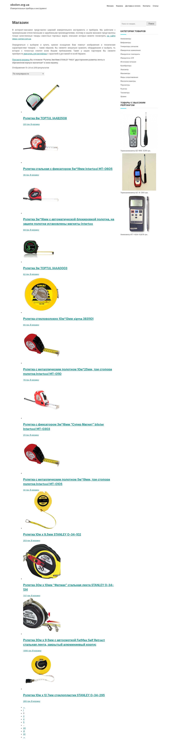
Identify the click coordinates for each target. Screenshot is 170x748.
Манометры (125, 73)
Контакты (146, 6)
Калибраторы (125, 66)
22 (24, 734)
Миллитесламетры (128, 81)
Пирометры (125, 85)
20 (24, 728)
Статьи (155, 6)
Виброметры (125, 42)
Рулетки (123, 89)
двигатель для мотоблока (35, 53)
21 (24, 731)
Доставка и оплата (132, 6)
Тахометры (125, 92)
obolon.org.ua (19, 5)
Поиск (151, 23)
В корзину (35, 124)
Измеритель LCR (127, 58)
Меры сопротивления (129, 77)
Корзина (119, 6)
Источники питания (128, 62)
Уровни (123, 96)
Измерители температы (130, 54)
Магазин (110, 6)
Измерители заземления (130, 50)
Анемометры (125, 39)
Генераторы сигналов (129, 46)
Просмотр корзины (21, 59)
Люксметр (124, 69)
